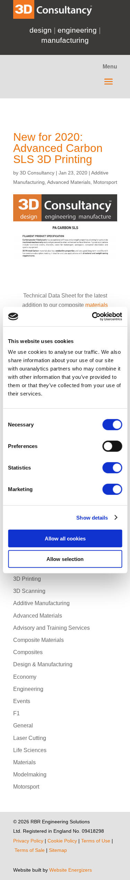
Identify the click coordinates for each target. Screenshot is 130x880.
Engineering (28, 689)
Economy (24, 677)
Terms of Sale (30, 850)
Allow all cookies (65, 538)
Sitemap (58, 850)
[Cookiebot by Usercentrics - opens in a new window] (92, 316)
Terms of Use (95, 841)
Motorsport (105, 182)
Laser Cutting (29, 738)
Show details (92, 517)
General (23, 725)
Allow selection (65, 559)
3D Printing (27, 579)
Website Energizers (70, 870)
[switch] (112, 446)
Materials (24, 762)
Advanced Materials (68, 182)
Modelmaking (29, 774)
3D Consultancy (37, 173)
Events (21, 701)
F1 (16, 713)
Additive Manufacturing (41, 603)
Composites (28, 652)
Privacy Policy (28, 841)
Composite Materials (38, 640)
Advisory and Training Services (51, 628)
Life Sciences (29, 750)
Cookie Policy (62, 841)
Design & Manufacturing (42, 664)
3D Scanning (29, 591)
